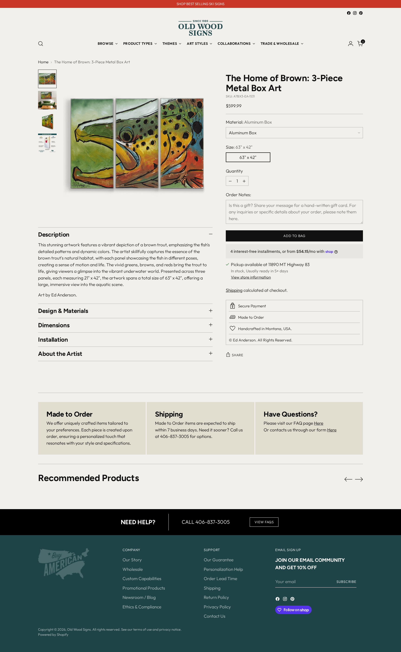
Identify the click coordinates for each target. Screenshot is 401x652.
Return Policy (216, 597)
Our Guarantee (218, 559)
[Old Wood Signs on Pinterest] (361, 13)
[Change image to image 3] (47, 121)
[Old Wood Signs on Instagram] (355, 13)
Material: (249, 122)
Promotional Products (144, 588)
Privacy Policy (217, 607)
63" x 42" (247, 157)
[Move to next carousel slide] (359, 479)
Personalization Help (223, 569)
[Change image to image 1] (47, 79)
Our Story (132, 559)
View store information (251, 277)
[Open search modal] (40, 43)
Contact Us (214, 616)
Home (43, 61)
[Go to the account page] (350, 43)
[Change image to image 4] (47, 143)
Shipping (234, 290)
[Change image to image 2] (47, 100)
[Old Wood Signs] (200, 28)
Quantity (234, 171)
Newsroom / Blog (139, 597)
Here (318, 423)
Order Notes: (238, 194)
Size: (239, 147)
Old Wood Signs (79, 629)
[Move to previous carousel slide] (348, 479)
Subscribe (346, 581)
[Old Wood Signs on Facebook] (349, 13)
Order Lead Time (220, 578)
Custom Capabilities (142, 578)
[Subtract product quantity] (230, 181)
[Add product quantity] (244, 181)
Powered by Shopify (53, 634)
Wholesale (133, 569)
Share (237, 355)
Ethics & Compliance (142, 607)
